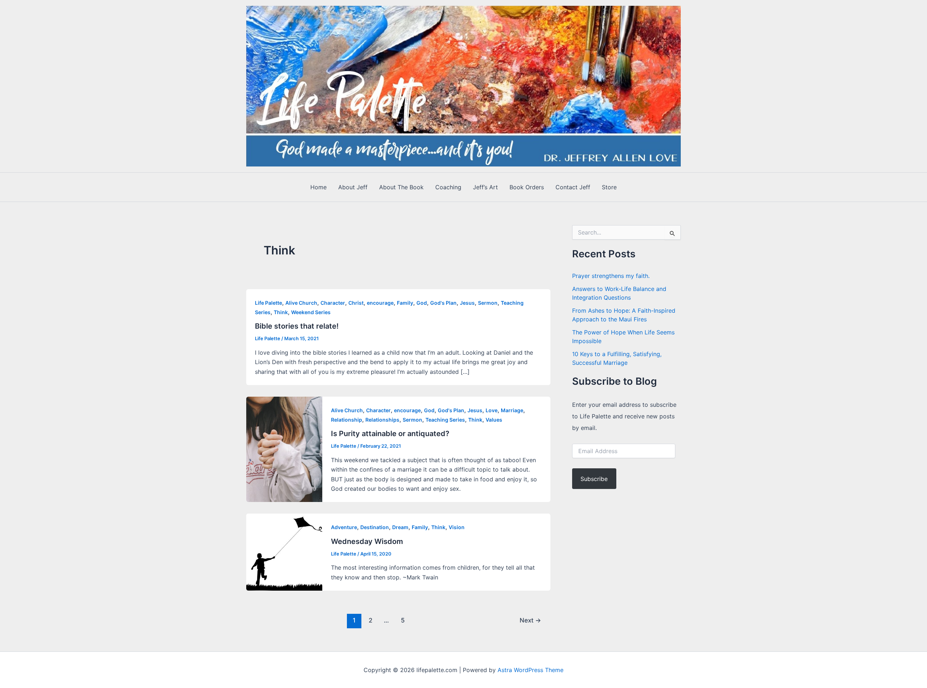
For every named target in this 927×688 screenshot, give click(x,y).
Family (405, 303)
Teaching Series (445, 420)
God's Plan (443, 303)
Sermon (488, 303)
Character (332, 303)
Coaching (448, 187)
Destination (374, 527)
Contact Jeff (572, 187)
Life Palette (268, 303)
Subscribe (594, 478)
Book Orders (526, 187)
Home (318, 187)
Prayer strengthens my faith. (611, 275)
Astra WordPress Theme (530, 670)
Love (492, 410)
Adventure (344, 527)
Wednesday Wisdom (367, 541)
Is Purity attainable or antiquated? (390, 433)
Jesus (467, 303)
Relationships (382, 420)
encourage (380, 303)
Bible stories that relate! (297, 326)
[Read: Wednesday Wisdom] (284, 551)
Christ (356, 303)
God (421, 303)
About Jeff (353, 187)
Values (494, 420)
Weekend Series (311, 312)
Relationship (346, 420)
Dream (400, 527)
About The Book (401, 187)
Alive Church (301, 303)
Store (609, 187)
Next (530, 620)
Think (281, 312)
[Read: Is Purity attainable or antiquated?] (284, 448)
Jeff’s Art (485, 187)
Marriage (512, 410)
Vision (457, 527)
